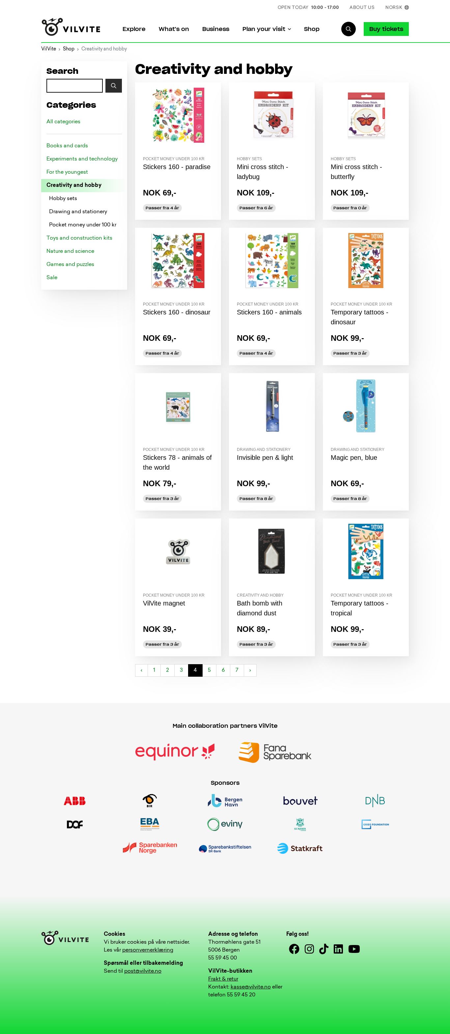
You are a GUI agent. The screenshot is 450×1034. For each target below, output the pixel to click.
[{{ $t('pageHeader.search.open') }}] (348, 29)
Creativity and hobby (73, 185)
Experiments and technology (82, 159)
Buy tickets (386, 29)
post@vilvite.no (142, 971)
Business (215, 29)
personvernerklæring (147, 950)
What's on (174, 29)
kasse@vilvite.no (251, 987)
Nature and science (70, 251)
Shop (312, 29)
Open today (308, 8)
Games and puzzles (70, 264)
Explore (134, 29)
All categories (63, 122)
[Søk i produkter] (113, 86)
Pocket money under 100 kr (82, 225)
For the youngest (67, 172)
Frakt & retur (223, 979)
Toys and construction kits (79, 238)
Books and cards (67, 146)
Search (62, 71)
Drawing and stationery (78, 212)
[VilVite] (71, 29)
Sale (51, 278)
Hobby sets (63, 198)
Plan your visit (263, 29)
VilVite (48, 49)
